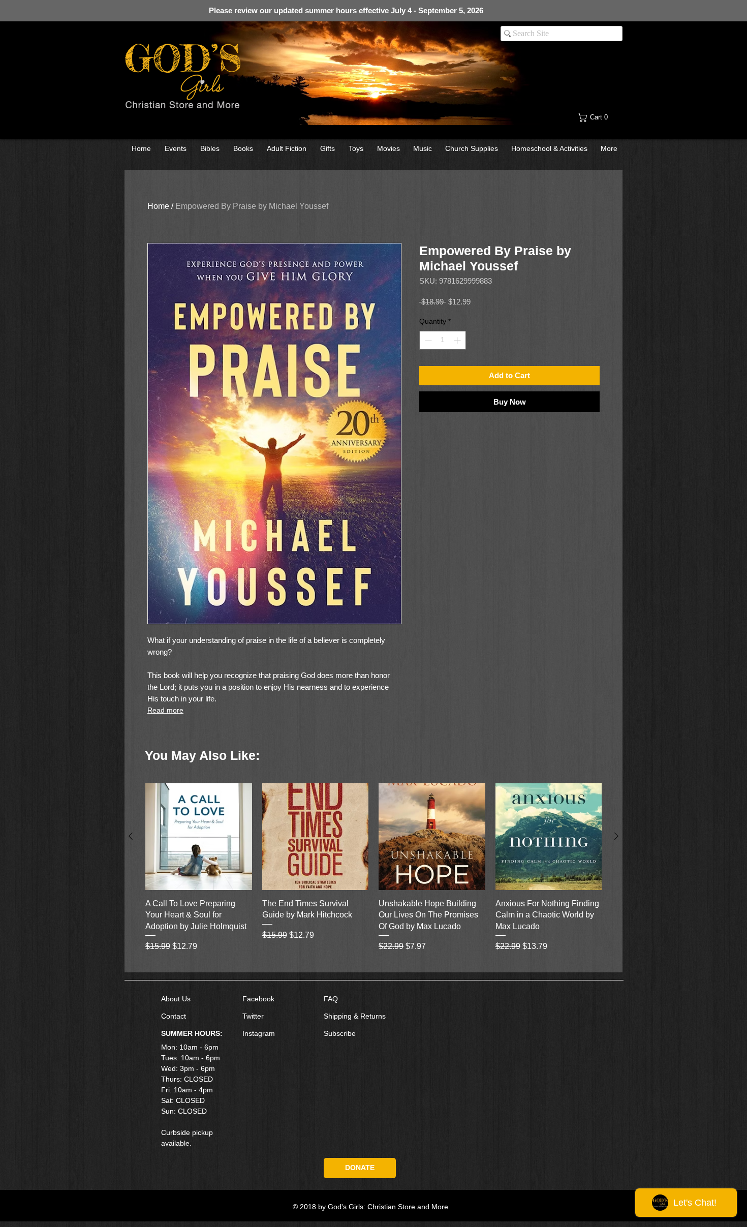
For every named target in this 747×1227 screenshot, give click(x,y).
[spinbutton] (442, 340)
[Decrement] (427, 340)
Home (158, 206)
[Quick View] (198, 836)
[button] (601, 117)
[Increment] (458, 340)
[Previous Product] (130, 836)
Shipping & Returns (355, 1016)
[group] (373, 873)
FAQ (331, 999)
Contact (173, 1016)
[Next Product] (616, 836)
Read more (165, 710)
